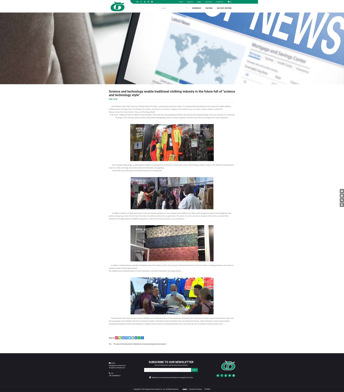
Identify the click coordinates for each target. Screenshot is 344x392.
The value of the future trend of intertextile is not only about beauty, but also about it (139, 344)
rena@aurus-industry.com (117, 368)
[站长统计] (185, 389)
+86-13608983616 (114, 376)
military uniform (224, 8)
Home (181, 2)
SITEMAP (207, 389)
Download (208, 2)
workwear (196, 8)
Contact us (219, 2)
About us (190, 2)
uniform (208, 8)
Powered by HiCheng (195, 389)
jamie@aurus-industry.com (117, 365)
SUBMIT (194, 370)
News (199, 2)
